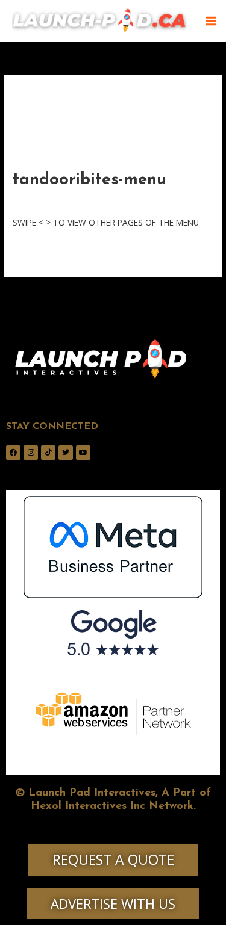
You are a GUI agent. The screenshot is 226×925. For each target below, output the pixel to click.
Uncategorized (119, 200)
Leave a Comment (48, 200)
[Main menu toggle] (211, 21)
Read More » (37, 249)
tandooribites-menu (89, 180)
